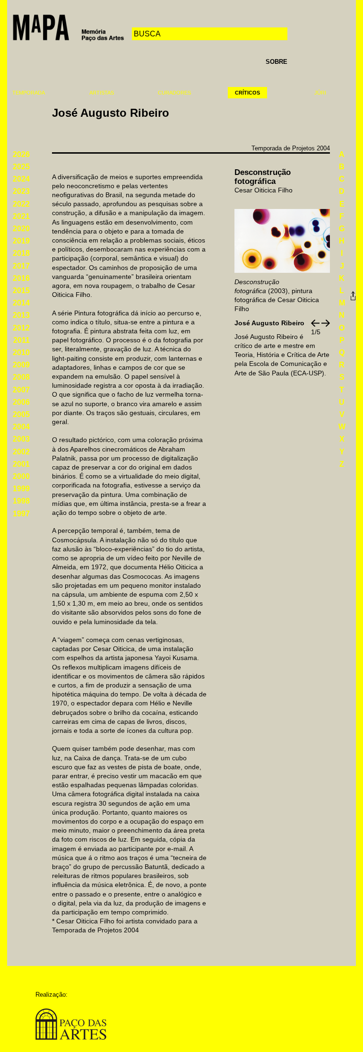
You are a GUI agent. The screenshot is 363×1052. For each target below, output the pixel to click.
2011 (21, 340)
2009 (21, 365)
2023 (21, 191)
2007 (21, 390)
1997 (21, 514)
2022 (21, 204)
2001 (21, 464)
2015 (21, 291)
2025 (21, 167)
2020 (21, 229)
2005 (21, 414)
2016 (21, 278)
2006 (21, 402)
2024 (21, 179)
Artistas (101, 93)
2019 (21, 241)
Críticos (247, 93)
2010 (21, 352)
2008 (21, 377)
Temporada (28, 93)
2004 (21, 427)
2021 (21, 216)
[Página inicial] (68, 27)
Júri (320, 93)
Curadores (174, 93)
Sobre (276, 61)
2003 (21, 439)
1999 (21, 489)
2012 (21, 328)
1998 (21, 501)
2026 (21, 154)
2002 (21, 452)
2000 (21, 476)
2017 (21, 266)
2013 (21, 315)
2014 (21, 303)
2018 (21, 253)
